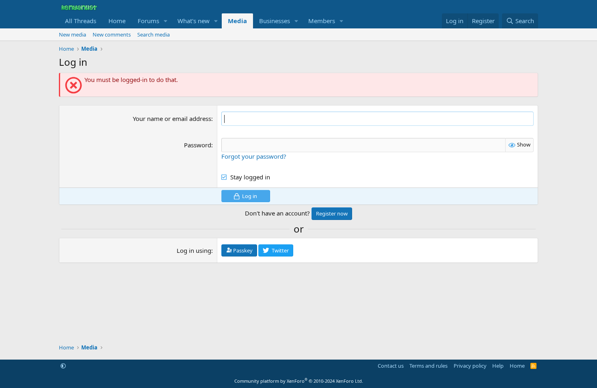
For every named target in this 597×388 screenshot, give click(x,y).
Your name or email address (172, 118)
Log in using (194, 250)
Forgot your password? (253, 156)
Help (498, 365)
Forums (148, 21)
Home (116, 21)
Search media (153, 34)
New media (72, 34)
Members (321, 21)
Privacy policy (470, 365)
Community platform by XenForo (298, 381)
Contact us (391, 365)
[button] (165, 20)
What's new (193, 21)
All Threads (80, 21)
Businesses (274, 21)
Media (237, 21)
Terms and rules (428, 365)
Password (197, 145)
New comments (112, 34)
